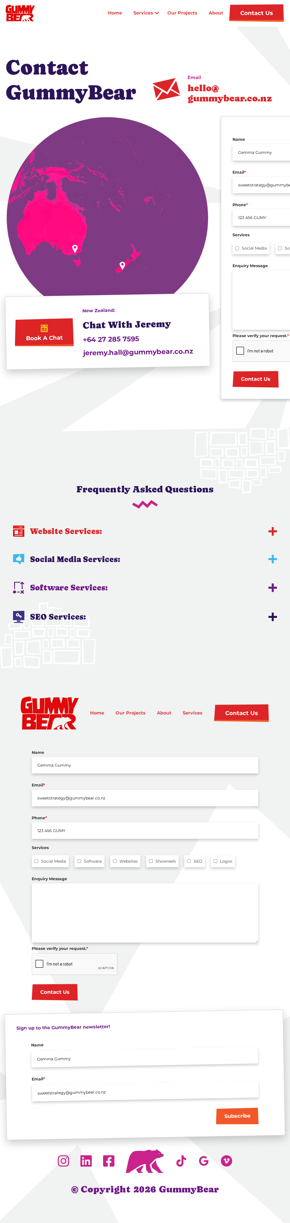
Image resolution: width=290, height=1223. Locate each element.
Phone (39, 817)
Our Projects (182, 13)
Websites (129, 861)
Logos (226, 861)
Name (38, 752)
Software (93, 861)
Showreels (165, 861)
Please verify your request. (60, 948)
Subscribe (237, 1116)
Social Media (254, 248)
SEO (198, 861)
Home (115, 13)
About (216, 13)
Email (38, 785)
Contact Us (255, 379)
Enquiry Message (49, 878)
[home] (20, 13)
